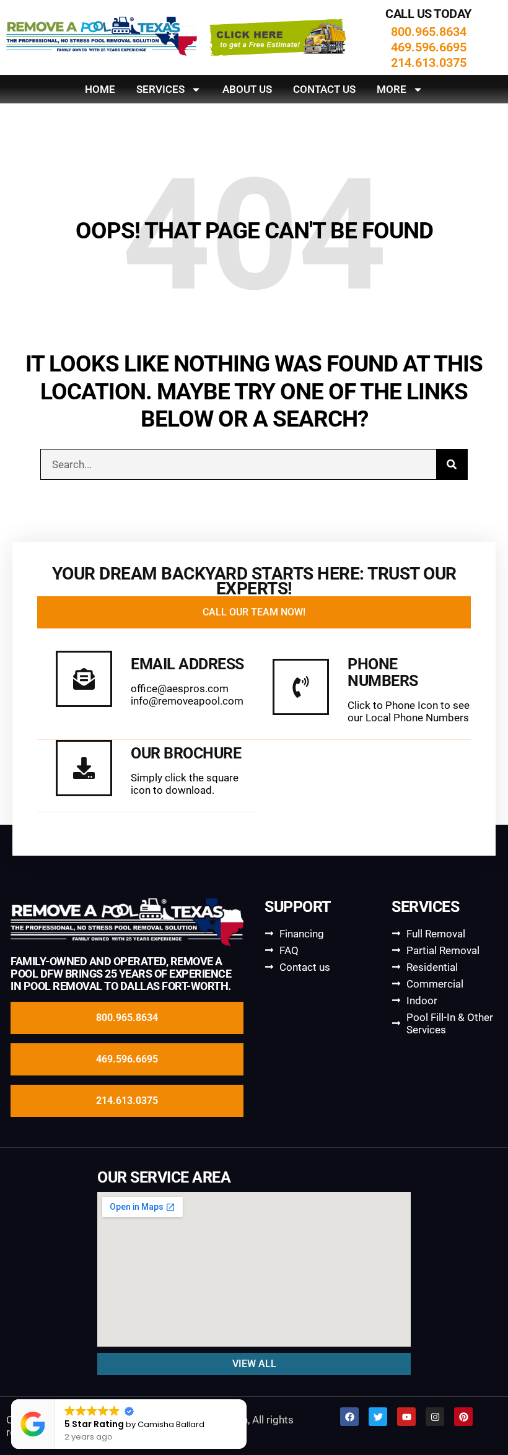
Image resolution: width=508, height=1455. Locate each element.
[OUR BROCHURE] (84, 768)
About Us (247, 89)
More (391, 89)
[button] (241, 1400)
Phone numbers (383, 672)
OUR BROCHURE (186, 753)
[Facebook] (349, 1416)
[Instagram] (435, 1416)
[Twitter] (378, 1416)
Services (160, 89)
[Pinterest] (463, 1416)
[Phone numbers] (301, 687)
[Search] (451, 464)
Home (100, 89)
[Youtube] (406, 1416)
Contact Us (324, 89)
